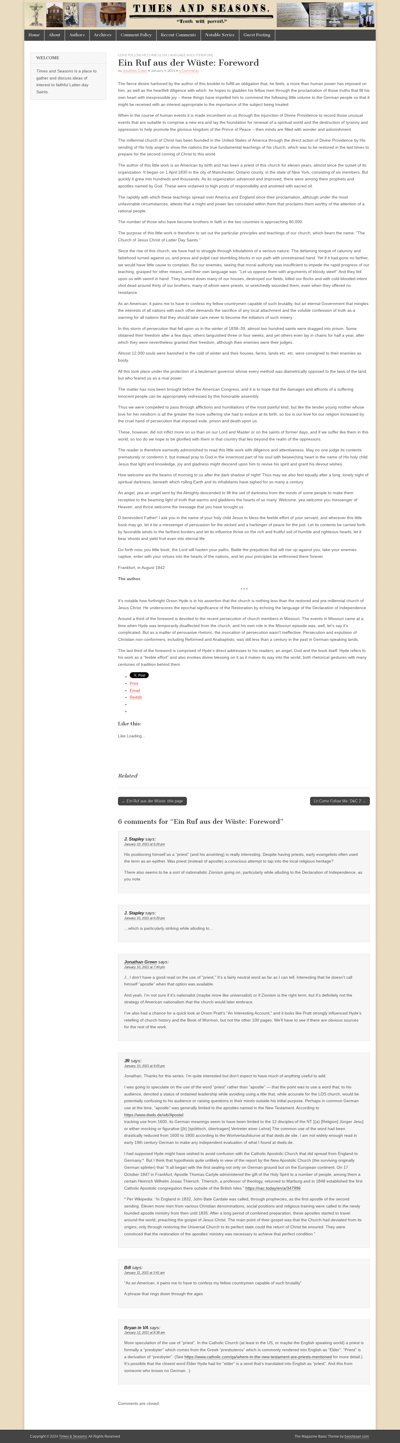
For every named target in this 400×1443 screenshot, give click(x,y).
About (54, 35)
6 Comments (189, 70)
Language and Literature (190, 55)
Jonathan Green (134, 70)
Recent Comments (178, 35)
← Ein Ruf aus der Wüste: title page (152, 801)
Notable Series (220, 35)
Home (34, 35)
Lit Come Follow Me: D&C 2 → (340, 801)
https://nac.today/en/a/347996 (273, 1188)
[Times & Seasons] (200, 15)
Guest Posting (257, 35)
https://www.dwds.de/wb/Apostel (153, 1114)
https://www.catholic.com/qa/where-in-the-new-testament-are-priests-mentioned (258, 1356)
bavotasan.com (357, 1436)
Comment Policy (136, 35)
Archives (103, 35)
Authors (77, 35)
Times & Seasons (73, 1436)
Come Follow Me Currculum (142, 55)
